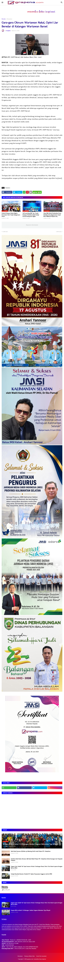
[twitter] (39, 787)
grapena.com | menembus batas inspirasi (36, 959)
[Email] (30, 192)
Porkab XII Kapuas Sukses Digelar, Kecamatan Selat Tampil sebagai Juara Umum (11, 215)
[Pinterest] (27, 192)
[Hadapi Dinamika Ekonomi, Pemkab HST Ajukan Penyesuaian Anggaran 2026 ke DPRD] (6, 876)
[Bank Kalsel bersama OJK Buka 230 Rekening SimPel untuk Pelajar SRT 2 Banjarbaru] (6, 853)
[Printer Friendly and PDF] (37, 192)
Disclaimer (20, 956)
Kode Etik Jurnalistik (41, 956)
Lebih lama (58, 231)
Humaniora (9, 19)
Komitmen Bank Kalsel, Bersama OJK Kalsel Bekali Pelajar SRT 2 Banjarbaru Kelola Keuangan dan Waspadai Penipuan (36, 859)
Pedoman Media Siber (29, 956)
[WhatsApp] (24, 192)
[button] (2, 2)
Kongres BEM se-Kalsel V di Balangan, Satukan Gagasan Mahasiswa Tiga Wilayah (30, 910)
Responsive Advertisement (32, 225)
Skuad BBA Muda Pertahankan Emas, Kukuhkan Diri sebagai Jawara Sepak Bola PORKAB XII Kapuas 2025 (52, 215)
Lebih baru (5, 231)
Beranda (4, 19)
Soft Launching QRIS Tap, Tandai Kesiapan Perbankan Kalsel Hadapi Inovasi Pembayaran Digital (31, 215)
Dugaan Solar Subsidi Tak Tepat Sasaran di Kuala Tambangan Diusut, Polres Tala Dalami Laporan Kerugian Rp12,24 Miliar (36, 867)
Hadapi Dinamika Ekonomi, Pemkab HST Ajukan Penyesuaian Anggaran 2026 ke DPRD (31, 874)
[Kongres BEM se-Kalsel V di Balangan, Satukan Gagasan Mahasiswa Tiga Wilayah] (6, 912)
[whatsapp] (9, 787)
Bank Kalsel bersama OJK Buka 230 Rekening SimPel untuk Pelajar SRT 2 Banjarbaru (30, 851)
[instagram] (55, 787)
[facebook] (24, 787)
